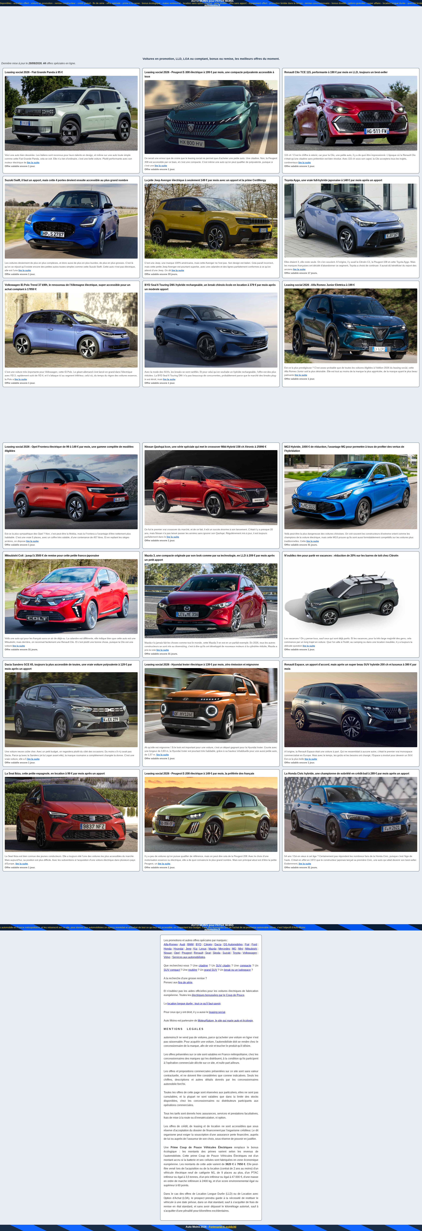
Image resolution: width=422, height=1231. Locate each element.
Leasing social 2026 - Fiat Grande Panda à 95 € (34, 72)
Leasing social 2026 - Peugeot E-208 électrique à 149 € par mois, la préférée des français (199, 773)
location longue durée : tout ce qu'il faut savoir (193, 1003)
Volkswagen (250, 952)
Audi (182, 944)
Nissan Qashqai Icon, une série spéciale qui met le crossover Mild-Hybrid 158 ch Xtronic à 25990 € (205, 446)
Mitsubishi (251, 948)
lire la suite (33, 162)
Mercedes (224, 948)
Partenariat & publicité (222, 1226)
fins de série (185, 982)
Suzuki (227, 952)
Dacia (217, 944)
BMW (190, 944)
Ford (254, 944)
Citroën (208, 944)
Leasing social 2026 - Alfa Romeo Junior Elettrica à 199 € (319, 285)
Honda (168, 948)
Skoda (216, 952)
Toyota (237, 952)
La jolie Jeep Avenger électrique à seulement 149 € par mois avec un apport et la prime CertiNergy (205, 180)
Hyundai (178, 948)
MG (234, 948)
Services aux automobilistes (188, 957)
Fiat (247, 944)
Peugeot (187, 952)
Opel (177, 952)
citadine (203, 965)
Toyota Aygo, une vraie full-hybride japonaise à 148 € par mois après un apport (333, 180)
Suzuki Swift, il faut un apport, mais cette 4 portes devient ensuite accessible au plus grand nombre (66, 180)
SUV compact (172, 969)
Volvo (167, 957)
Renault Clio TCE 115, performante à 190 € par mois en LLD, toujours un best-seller (336, 72)
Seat (208, 952)
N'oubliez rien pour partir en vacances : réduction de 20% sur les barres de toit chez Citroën (341, 555)
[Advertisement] (211, 31)
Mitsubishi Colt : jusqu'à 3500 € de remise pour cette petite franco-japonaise (52, 555)
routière (192, 969)
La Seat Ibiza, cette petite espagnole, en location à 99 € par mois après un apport (55, 773)
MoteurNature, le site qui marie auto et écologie (225, 1020)
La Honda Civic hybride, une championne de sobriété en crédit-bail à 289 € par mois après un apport (346, 773)
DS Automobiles (233, 944)
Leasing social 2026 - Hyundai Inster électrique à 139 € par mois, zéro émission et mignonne (202, 664)
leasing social (217, 1012)
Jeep (188, 948)
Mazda (212, 948)
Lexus (202, 948)
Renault (198, 952)
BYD (198, 944)
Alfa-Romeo (171, 944)
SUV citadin (223, 965)
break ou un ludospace (237, 969)
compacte (245, 965)
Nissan (168, 952)
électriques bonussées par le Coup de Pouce (218, 995)
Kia (195, 948)
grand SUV (210, 969)
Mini (240, 948)
